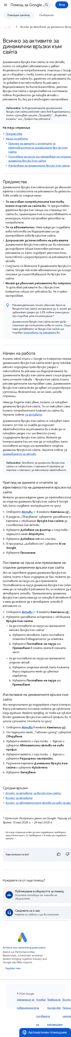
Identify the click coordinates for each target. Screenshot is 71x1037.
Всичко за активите (19, 798)
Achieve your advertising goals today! (24, 947)
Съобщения (46, 15)
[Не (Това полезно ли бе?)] (67, 854)
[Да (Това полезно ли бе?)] (58, 854)
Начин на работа (17, 139)
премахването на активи (19, 454)
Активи (27, 512)
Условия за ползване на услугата (41, 1016)
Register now (13, 968)
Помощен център (18, 15)
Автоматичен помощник (47, 1032)
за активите (33, 415)
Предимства (14, 134)
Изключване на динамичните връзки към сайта (39, 166)
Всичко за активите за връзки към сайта (33, 793)
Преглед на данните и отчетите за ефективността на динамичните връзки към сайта (37, 148)
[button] (5, 5)
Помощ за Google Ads (28, 5)
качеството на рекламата (40, 332)
